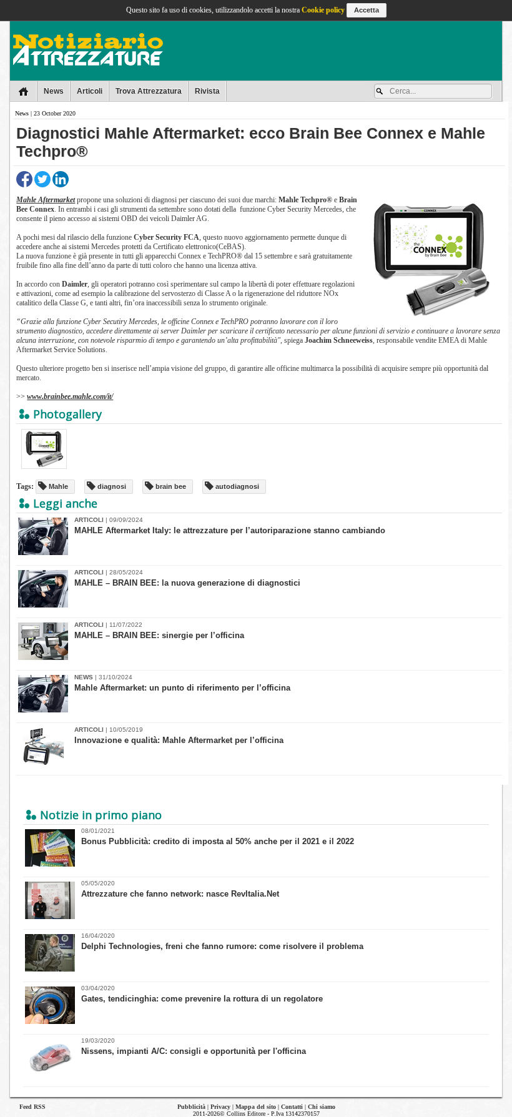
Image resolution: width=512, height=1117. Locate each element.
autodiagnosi (236, 486)
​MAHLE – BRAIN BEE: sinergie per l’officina (159, 635)
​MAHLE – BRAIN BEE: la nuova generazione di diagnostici (187, 583)
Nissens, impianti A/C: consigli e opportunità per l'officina (193, 1046)
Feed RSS (32, 1106)
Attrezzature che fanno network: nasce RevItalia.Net (180, 889)
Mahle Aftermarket (45, 199)
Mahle (57, 486)
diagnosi (111, 486)
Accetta (366, 10)
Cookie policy (323, 10)
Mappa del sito (255, 1106)
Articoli (89, 91)
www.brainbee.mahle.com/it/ (70, 396)
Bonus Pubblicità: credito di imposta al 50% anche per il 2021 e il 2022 (217, 836)
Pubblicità (191, 1106)
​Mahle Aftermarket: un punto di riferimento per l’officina (182, 687)
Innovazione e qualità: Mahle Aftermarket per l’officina (178, 740)
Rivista (207, 91)
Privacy (220, 1106)
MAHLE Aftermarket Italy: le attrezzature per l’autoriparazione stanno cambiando (229, 530)
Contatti (292, 1106)
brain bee (170, 486)
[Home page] (23, 91)
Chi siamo (321, 1106)
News (54, 91)
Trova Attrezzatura (149, 91)
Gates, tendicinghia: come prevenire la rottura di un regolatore (202, 994)
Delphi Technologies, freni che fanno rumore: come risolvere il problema (222, 941)
